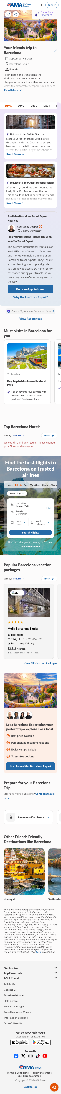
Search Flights (30, 532)
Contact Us (10, 989)
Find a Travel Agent (15, 1006)
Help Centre (11, 1000)
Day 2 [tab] (21, 105)
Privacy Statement (41, 1073)
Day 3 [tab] (34, 105)
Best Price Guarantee (29, 1076)
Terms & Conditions (18, 1073)
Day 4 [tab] (46, 105)
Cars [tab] (26, 485)
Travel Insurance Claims (17, 1012)
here (38, 952)
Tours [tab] (54, 485)
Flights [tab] (18, 485)
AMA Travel (11, 978)
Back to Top (30, 1086)
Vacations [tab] (35, 485)
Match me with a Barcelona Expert (30, 766)
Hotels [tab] (10, 485)
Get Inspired (11, 968)
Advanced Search (30, 546)
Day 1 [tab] (8, 105)
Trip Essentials (13, 973)
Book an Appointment (30, 289)
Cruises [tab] (45, 485)
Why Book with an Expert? (30, 297)
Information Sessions (16, 1017)
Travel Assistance (13, 995)
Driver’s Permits (13, 1023)
